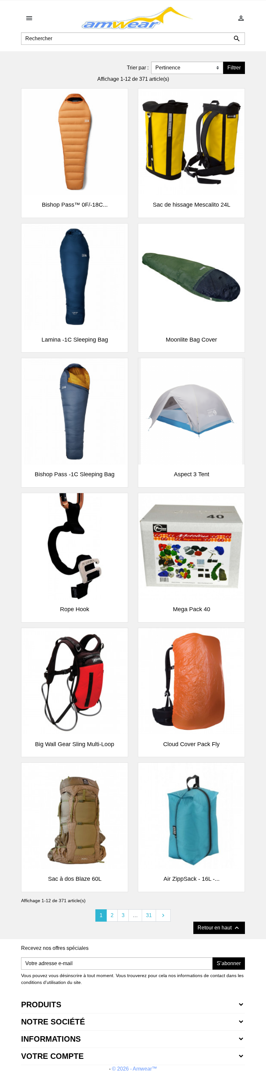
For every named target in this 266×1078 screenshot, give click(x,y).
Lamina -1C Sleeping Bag (75, 339)
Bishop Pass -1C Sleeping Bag (75, 474)
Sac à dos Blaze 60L (75, 879)
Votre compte (52, 1056)
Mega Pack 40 (191, 609)
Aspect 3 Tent (191, 474)
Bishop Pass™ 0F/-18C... (75, 204)
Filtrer (234, 67)
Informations (51, 1039)
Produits (41, 1004)
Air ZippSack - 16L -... (191, 879)
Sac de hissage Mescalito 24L (191, 204)
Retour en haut (219, 928)
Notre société (53, 1021)
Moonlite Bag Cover (191, 339)
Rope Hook (74, 609)
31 (149, 915)
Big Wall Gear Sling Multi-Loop (74, 744)
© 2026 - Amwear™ (134, 1069)
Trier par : (138, 67)
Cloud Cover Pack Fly (191, 744)
